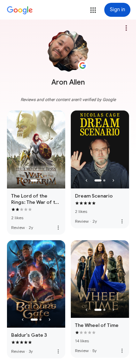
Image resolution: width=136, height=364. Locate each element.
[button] (93, 10)
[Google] (20, 10)
